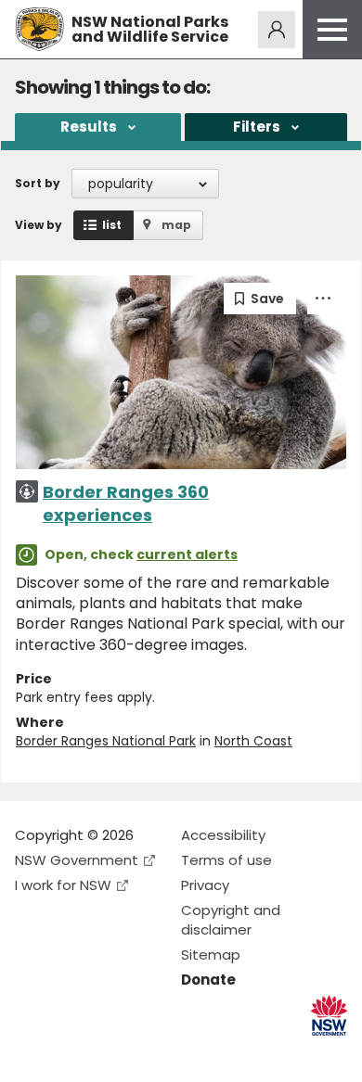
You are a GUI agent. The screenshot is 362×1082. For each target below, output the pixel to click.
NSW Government (76, 860)
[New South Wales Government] (329, 1016)
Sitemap (210, 954)
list (112, 225)
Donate (208, 979)
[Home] (39, 29)
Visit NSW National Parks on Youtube (112, 1053)
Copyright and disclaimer (230, 919)
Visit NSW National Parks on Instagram (72, 1053)
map (176, 225)
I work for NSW (63, 885)
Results (88, 126)
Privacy (205, 885)
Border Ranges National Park (106, 741)
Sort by (37, 183)
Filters (256, 126)
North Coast (253, 741)
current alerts (187, 554)
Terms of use (226, 860)
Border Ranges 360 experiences (126, 503)
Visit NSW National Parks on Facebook (32, 1053)
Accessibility (223, 835)
